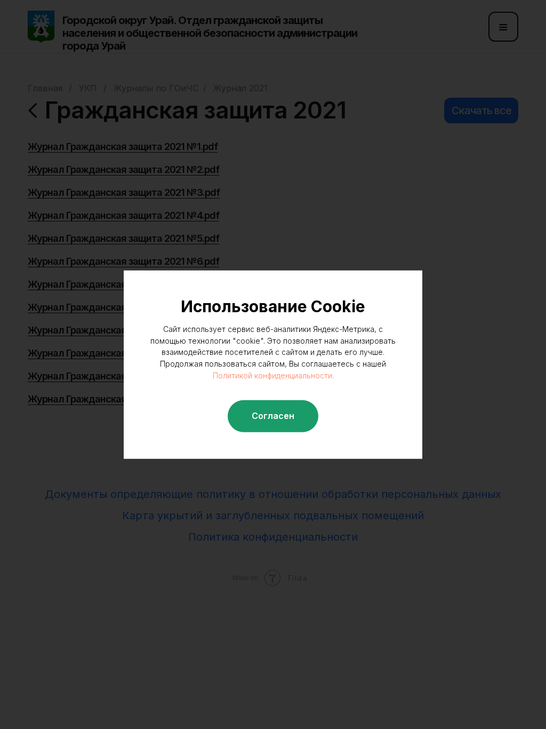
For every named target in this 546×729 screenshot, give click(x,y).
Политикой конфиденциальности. (273, 375)
